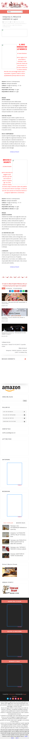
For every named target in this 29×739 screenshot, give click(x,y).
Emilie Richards (10, 23)
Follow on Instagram (9, 414)
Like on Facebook (8, 411)
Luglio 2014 (14, 25)
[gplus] (13, 699)
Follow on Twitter (8, 418)
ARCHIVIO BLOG (20, 523)
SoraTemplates (11, 694)
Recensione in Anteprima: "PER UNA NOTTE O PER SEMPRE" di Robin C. (14, 333)
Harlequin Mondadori (20, 23)
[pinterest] (21, 699)
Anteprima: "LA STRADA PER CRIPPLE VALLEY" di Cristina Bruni (17, 534)
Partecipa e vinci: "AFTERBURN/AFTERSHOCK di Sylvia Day (18, 527)
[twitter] (8, 699)
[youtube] (18, 699)
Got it (17, 738)
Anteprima (17, 22)
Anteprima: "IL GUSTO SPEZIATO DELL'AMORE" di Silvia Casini (13, 318)
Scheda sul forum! (14, 152)
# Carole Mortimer (17, 288)
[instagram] (16, 699)
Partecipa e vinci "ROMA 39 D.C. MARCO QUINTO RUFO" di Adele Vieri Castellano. (18, 541)
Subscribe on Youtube (9, 421)
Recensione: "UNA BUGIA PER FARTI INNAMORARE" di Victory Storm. (14, 303)
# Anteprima (9, 288)
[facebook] (10, 699)
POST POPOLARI (8, 523)
